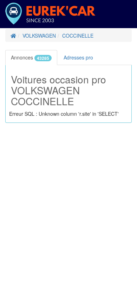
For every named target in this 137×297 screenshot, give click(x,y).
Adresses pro (79, 57)
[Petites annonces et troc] (13, 35)
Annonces (30, 57)
